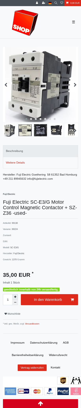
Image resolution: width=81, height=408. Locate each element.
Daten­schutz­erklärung (43, 342)
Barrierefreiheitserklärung (27, 355)
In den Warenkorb (48, 300)
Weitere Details (15, 162)
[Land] (50, 3)
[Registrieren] (44, 3)
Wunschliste (13, 313)
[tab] (40, 151)
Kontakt (55, 367)
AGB (66, 342)
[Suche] (56, 3)
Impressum (18, 342)
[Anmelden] (37, 3)
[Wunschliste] (61, 3)
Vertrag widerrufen (32, 367)
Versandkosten (31, 323)
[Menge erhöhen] (15, 297)
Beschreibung (14, 150)
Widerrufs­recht (58, 355)
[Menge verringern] (15, 302)
